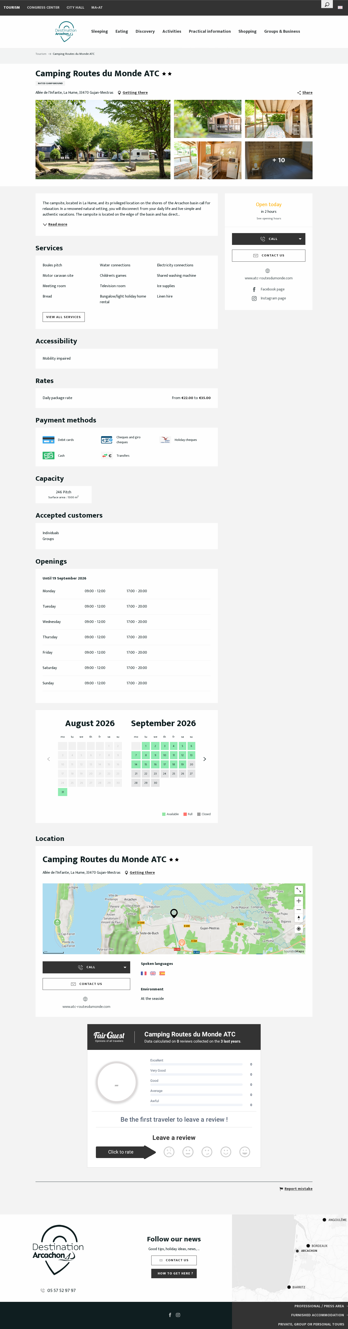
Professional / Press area (319, 1306)
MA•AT (97, 7)
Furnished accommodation (317, 1315)
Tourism (12, 7)
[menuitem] (65, 31)
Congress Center (43, 7)
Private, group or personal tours (311, 1324)
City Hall (75, 7)
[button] (327, 4)
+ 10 (278, 160)
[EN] (340, 7)
